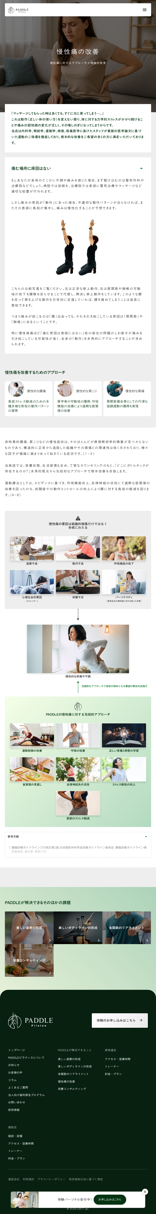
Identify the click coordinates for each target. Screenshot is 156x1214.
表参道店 (110, 1050)
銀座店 (12, 1127)
